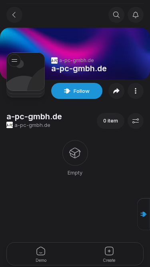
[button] (143, 214)
